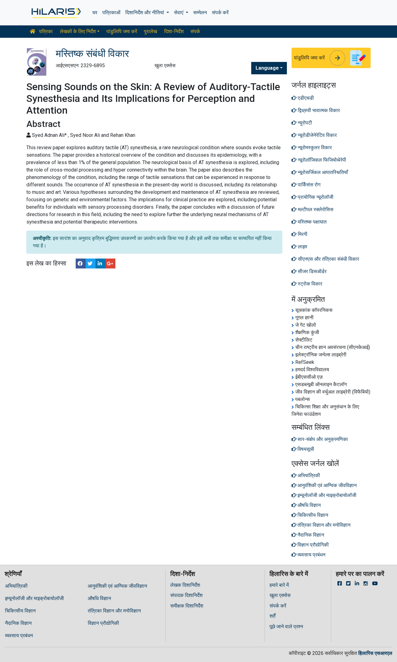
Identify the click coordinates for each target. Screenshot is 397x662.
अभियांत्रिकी (16, 586)
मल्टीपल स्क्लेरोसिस (315, 209)
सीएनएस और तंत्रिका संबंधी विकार (328, 259)
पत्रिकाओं (111, 12)
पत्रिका (45, 31)
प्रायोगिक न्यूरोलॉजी (315, 197)
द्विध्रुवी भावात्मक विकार (318, 110)
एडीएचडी (305, 98)
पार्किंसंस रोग (308, 185)
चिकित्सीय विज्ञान (20, 611)
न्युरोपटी (304, 123)
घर (94, 12)
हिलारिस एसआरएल (375, 653)
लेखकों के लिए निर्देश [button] (78, 31)
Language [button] (267, 68)
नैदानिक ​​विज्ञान (18, 623)
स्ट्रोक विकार (309, 284)
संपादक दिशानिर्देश (186, 595)
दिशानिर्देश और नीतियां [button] (145, 12)
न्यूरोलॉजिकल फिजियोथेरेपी (321, 160)
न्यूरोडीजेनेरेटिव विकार (317, 135)
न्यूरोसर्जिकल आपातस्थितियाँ (322, 172)
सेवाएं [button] (179, 12)
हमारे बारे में (279, 585)
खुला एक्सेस (280, 595)
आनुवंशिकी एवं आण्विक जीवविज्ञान (117, 586)
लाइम (302, 247)
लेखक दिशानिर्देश (185, 585)
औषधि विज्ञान (99, 598)
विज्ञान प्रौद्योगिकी (103, 623)
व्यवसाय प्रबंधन (19, 635)
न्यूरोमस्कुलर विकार (314, 147)
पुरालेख (150, 31)
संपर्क (195, 31)
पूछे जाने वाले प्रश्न (286, 626)
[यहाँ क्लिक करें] (55, 12)
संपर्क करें (220, 12)
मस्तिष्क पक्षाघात (312, 222)
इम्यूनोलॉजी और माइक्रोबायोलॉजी (34, 598)
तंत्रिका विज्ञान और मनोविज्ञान (114, 611)
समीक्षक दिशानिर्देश (186, 606)
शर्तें (272, 616)
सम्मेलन (200, 12)
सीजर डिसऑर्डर (312, 271)
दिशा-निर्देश (174, 31)
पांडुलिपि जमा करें (121, 31)
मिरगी (302, 234)
